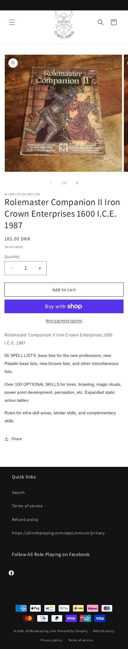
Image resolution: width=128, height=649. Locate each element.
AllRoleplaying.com (41, 631)
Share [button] (16, 438)
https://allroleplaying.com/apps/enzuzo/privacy (58, 532)
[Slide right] (77, 183)
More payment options (64, 320)
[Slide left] (50, 183)
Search (18, 492)
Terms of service (27, 505)
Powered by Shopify (72, 631)
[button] (11, 22)
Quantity (11, 256)
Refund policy (25, 519)
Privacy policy (51, 640)
